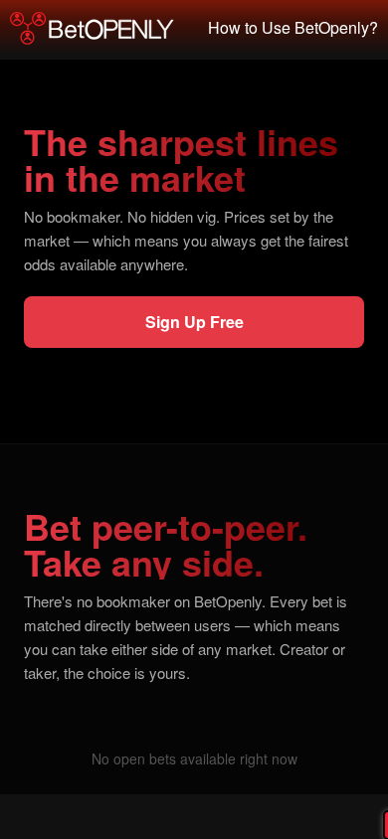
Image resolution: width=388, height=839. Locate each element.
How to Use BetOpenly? (293, 27)
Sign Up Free (194, 321)
